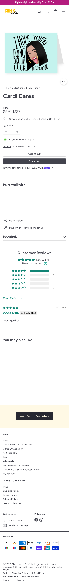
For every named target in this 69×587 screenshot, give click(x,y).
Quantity (8, 125)
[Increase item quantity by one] (17, 132)
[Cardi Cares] (34, 201)
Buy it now (35, 161)
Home (6, 88)
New (5, 440)
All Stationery (10, 452)
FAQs (5, 486)
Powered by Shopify (13, 580)
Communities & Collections (17, 444)
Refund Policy (10, 495)
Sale (5, 457)
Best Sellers (32, 88)
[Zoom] (64, 81)
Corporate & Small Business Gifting (21, 469)
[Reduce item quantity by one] (6, 132)
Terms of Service (12, 503)
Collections (17, 88)
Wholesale (8, 461)
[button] (19, 271)
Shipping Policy (11, 490)
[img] (10, 307)
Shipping (7, 146)
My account (9, 473)
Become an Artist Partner (16, 465)
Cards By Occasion (13, 448)
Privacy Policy (10, 499)
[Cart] (55, 11)
